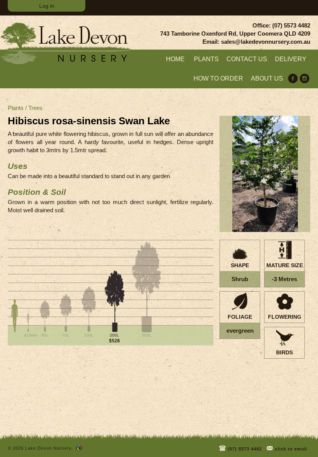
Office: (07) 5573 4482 (281, 25)
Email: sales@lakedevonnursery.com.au (256, 41)
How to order (218, 78)
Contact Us (246, 59)
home (175, 59)
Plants (206, 59)
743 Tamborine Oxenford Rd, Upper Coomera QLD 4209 (235, 33)
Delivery (290, 59)
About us (267, 78)
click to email (290, 449)
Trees (35, 108)
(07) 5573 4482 (244, 449)
